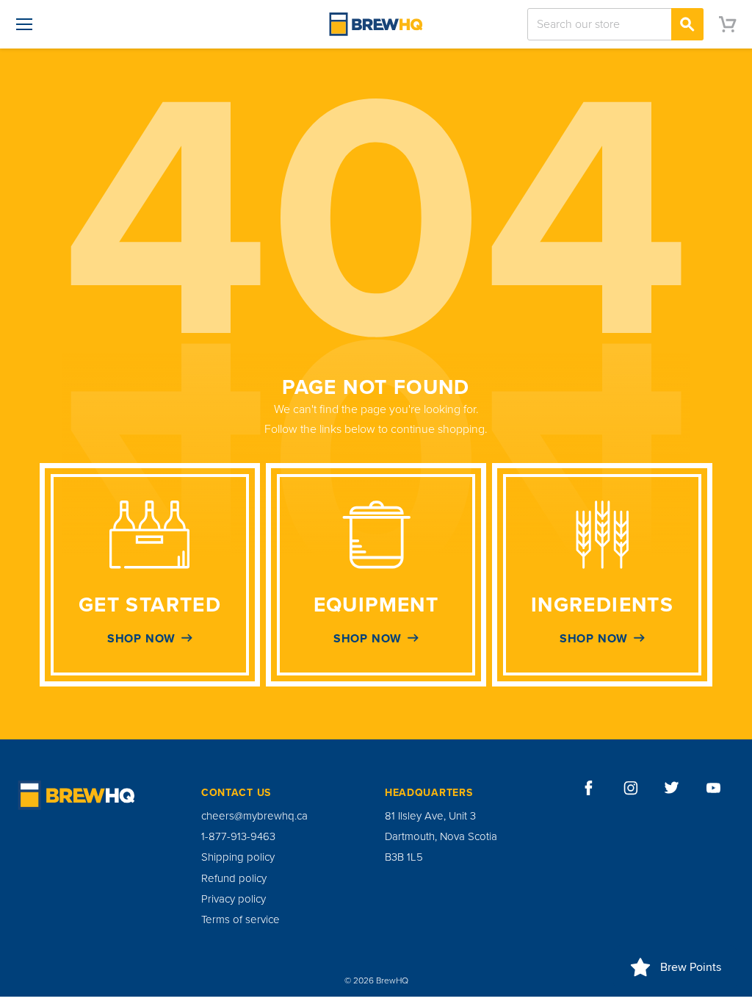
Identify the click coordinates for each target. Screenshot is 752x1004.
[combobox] (615, 24)
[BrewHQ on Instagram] (630, 788)
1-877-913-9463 (238, 836)
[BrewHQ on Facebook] (589, 788)
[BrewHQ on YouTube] (713, 788)
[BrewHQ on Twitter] (672, 788)
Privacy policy (233, 899)
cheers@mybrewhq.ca (254, 815)
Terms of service (240, 919)
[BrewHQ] (376, 24)
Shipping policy (238, 857)
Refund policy (234, 878)
